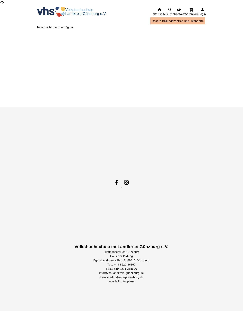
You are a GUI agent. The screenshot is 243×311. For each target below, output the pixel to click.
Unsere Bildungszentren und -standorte (178, 20)
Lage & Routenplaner (121, 281)
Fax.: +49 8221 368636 (121, 268)
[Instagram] (126, 182)
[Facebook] (117, 182)
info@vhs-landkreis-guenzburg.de (121, 272)
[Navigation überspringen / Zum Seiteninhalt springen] (2, 2)
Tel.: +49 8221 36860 (121, 264)
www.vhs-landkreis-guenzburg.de (121, 277)
